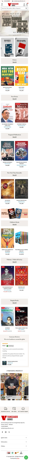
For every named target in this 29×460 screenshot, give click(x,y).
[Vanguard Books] (13, 4)
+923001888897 (4, 426)
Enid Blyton (21, 252)
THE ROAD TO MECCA (21, 124)
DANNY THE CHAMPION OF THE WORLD (7, 250)
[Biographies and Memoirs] (21, 47)
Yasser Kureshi (7, 163)
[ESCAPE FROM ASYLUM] (21, 189)
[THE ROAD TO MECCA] (21, 112)
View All (14, 62)
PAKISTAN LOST (21, 287)
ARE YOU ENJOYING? (7, 87)
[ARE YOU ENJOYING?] (7, 76)
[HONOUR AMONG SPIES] (4, 363)
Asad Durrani (10, 363)
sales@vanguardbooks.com (7, 428)
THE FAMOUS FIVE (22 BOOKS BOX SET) (21, 250)
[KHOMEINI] (7, 316)
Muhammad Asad (21, 125)
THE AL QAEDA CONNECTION (21, 328)
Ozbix (18, 458)
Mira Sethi (7, 89)
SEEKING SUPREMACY (7, 162)
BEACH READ (21, 87)
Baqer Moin (7, 329)
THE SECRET (7, 200)
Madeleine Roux (21, 202)
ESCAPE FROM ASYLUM (21, 200)
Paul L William (21, 329)
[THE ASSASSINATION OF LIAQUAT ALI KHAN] (7, 275)
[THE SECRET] (7, 189)
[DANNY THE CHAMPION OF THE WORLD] (7, 238)
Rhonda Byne (7, 202)
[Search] (14, 8)
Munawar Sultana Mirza (21, 165)
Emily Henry (21, 89)
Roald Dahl (7, 252)
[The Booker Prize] (7, 47)
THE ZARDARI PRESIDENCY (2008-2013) (7, 124)
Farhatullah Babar (7, 127)
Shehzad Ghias (21, 288)
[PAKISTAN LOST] (21, 275)
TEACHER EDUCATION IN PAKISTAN (21, 163)
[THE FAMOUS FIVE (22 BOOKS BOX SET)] (21, 238)
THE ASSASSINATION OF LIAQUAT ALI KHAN (7, 287)
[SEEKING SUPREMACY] (7, 151)
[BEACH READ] (21, 76)
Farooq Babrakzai (7, 290)
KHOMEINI (7, 328)
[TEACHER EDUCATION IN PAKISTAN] (21, 151)
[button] (15, 35)
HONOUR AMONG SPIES (12, 361)
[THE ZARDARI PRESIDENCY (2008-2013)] (7, 112)
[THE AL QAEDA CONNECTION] (21, 316)
